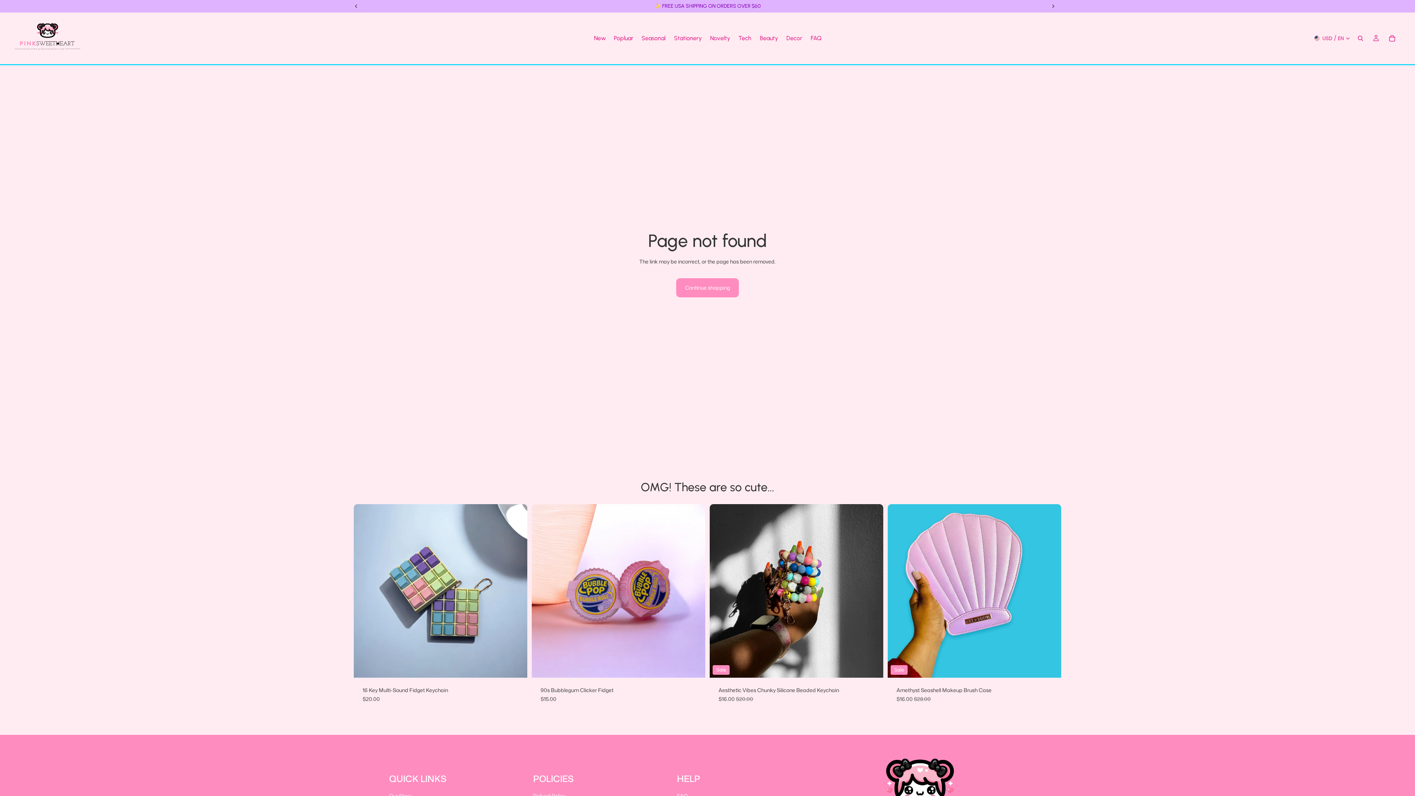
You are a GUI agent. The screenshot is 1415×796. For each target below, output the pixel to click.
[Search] (1360, 38)
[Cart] (1392, 38)
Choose (522, 666)
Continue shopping (707, 287)
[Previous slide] (365, 591)
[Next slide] (516, 591)
